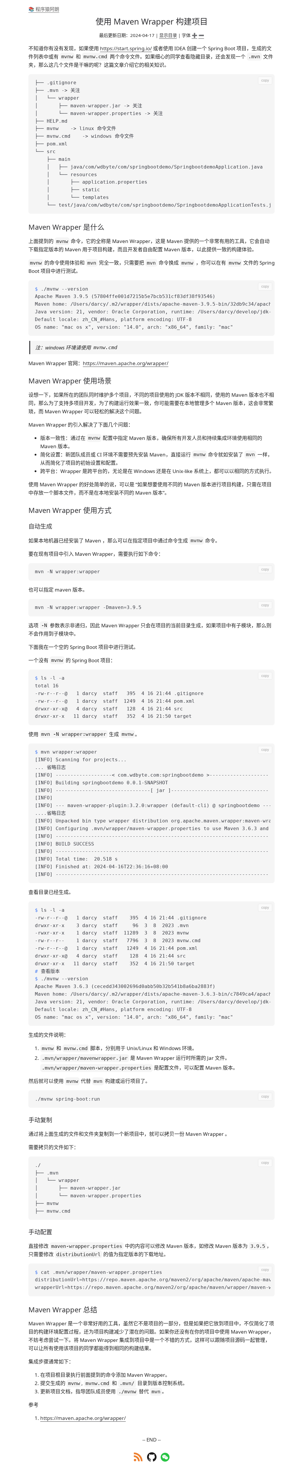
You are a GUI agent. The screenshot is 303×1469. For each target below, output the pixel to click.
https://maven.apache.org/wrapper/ (125, 363)
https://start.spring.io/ (126, 48)
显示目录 (168, 35)
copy (265, 80)
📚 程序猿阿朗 (43, 9)
